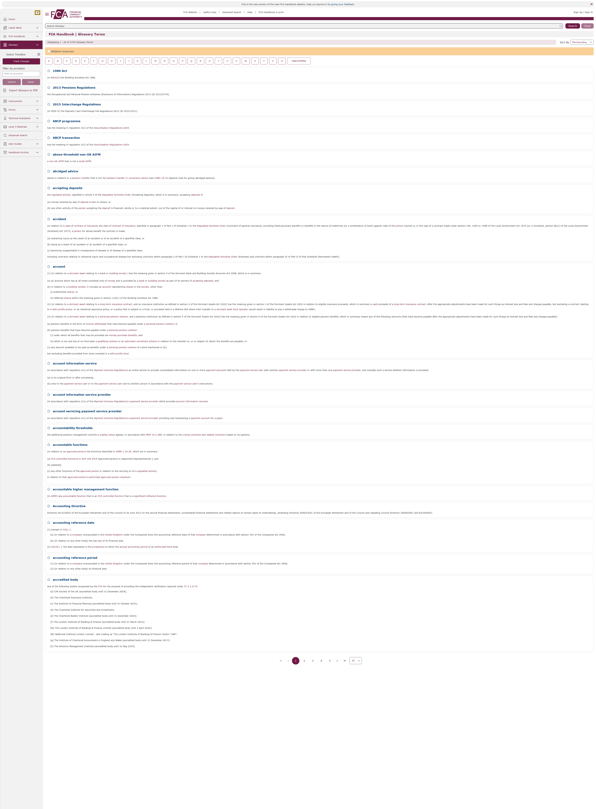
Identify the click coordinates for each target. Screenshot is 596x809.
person (82, 208)
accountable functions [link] (70, 444)
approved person (76, 451)
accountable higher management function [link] (86, 489)
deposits (195, 195)
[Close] (591, 4)
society (145, 287)
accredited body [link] (65, 579)
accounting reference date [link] (73, 522)
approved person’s (78, 477)
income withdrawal (96, 324)
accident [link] (59, 219)
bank (102, 273)
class (67, 226)
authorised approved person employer (109, 477)
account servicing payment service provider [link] (87, 411)
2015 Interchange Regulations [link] (77, 104)
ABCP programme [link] (66, 121)
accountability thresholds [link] (73, 428)
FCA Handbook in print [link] (271, 12)
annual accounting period (133, 547)
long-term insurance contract (116, 304)
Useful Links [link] (209, 12)
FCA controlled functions (64, 459)
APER (54, 496)
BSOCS (55, 78)
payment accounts (216, 370)
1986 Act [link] (60, 70)
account (106, 287)
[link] (66, 14)
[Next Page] (337, 660)
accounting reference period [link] (75, 557)
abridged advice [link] (65, 171)
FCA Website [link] (190, 12)
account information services (192, 401)
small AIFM (85, 161)
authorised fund (163, 547)
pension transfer (81, 178)
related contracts (215, 435)
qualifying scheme (107, 341)
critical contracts (192, 435)
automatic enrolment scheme (141, 341)
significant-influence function (150, 496)
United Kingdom (114, 535)
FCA (100, 586)
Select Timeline (15, 54)
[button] (590, 42)
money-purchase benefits (123, 335)
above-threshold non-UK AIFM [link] (77, 154)
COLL (66, 530)
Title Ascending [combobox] (579, 42)
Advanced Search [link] (231, 12)
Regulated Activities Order (116, 195)
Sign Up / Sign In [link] (583, 12)
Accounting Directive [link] (69, 506)
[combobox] (21, 72)
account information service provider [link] (82, 394)
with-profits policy (62, 309)
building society (117, 273)
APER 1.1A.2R (123, 451)
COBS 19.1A (161, 178)
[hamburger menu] (47, 14)
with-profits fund (119, 354)
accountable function (74, 496)
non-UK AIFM (56, 161)
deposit (84, 202)
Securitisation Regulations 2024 (111, 128)
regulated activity (61, 195)
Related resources (62, 51)
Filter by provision (14, 68)
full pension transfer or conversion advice (125, 178)
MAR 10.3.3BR (154, 434)
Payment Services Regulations (110, 370)
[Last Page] (344, 660)
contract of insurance (85, 226)
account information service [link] (75, 363)
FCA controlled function (111, 496)
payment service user (251, 370)
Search (572, 25)
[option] (21, 73)
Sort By (564, 42)
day (100, 541)
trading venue (107, 435)
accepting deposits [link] (67, 188)
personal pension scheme (114, 317)
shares (129, 287)
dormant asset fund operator (232, 309)
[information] (39, 54)
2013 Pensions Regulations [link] (74, 87)
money (111, 281)
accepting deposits (203, 281)
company (77, 535)
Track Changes (21, 61)
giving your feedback (342, 4)
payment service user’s (186, 384)
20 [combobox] (353, 660)
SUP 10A (86, 458)
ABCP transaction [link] (66, 137)
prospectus (98, 547)
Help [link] (249, 12)
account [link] (59, 266)
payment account (200, 418)
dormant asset (77, 273)
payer (220, 418)
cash (375, 304)
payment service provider (293, 370)
